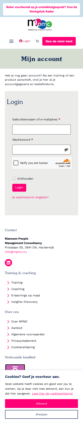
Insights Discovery (24, 302)
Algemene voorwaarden (28, 334)
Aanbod (16, 328)
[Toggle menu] (11, 40)
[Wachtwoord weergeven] (66, 149)
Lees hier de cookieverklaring (52, 393)
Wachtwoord (27, 139)
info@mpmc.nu (16, 252)
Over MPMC (19, 321)
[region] (41, 396)
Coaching (17, 289)
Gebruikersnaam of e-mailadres (41, 119)
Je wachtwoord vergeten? (30, 197)
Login (19, 187)
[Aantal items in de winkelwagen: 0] (37, 40)
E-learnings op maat (25, 295)
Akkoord (41, 403)
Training (17, 282)
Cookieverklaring (23, 347)
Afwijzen (42, 414)
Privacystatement (23, 341)
